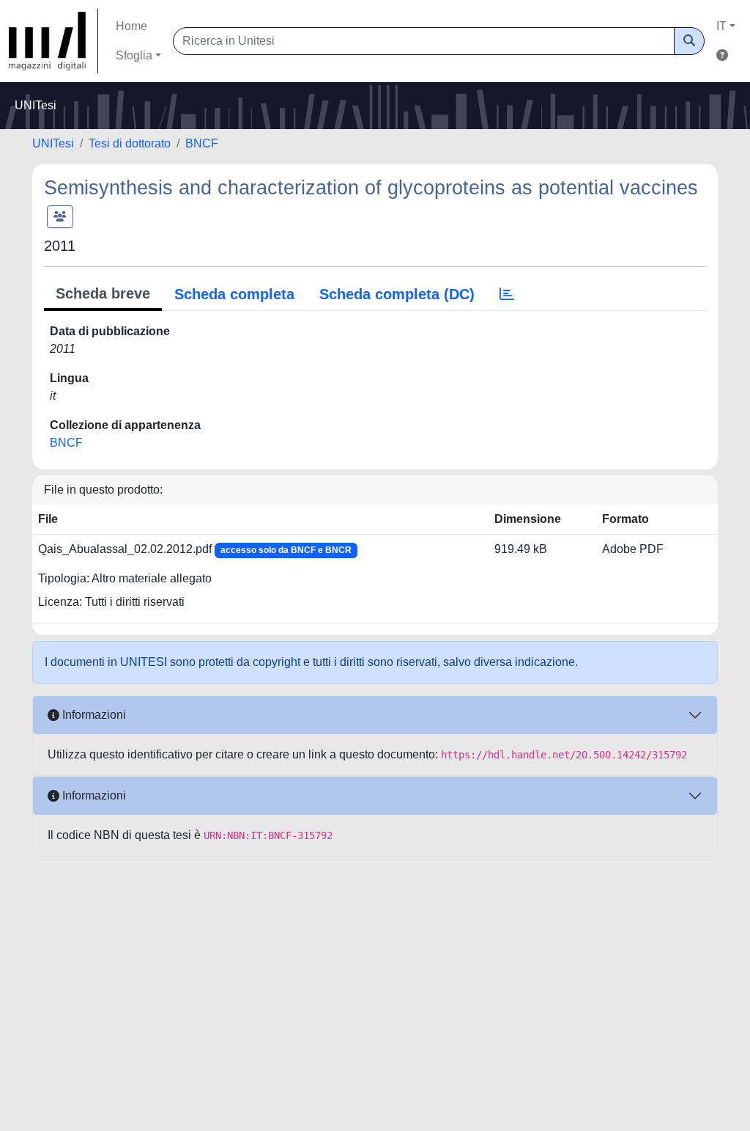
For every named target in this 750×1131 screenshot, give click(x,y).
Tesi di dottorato (130, 143)
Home (131, 26)
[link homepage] (53, 41)
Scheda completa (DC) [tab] (397, 294)
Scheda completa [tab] (234, 294)
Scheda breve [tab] (103, 293)
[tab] (507, 294)
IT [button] (721, 26)
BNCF (201, 143)
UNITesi (53, 143)
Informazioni (92, 715)
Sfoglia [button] (134, 55)
